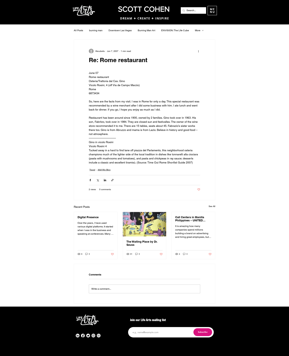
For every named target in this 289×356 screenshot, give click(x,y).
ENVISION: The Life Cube (175, 30)
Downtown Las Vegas (120, 30)
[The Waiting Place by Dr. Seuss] (144, 224)
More (197, 30)
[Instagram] (93, 335)
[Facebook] (83, 335)
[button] (212, 10)
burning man (96, 30)
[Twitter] (88, 335)
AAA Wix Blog (104, 170)
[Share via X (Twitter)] (97, 180)
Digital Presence (88, 217)
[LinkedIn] (77, 335)
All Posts (78, 30)
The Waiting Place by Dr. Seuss (141, 243)
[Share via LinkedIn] (105, 180)
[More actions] (198, 51)
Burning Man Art (146, 30)
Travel (92, 170)
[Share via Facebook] (90, 180)
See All (212, 206)
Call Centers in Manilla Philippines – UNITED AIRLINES (189, 219)
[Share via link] (112, 180)
